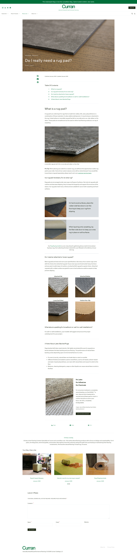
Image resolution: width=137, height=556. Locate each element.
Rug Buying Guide (55, 246)
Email (58, 522)
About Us (34, 13)
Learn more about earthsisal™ (83, 413)
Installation (28, 55)
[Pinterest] (8, 7)
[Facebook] (10, 7)
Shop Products (14, 13)
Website (86, 522)
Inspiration (4, 13)
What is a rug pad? (56, 89)
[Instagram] (3, 7)
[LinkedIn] (5, 7)
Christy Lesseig (29, 65)
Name (29, 522)
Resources (24, 13)
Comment (30, 503)
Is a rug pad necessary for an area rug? (62, 91)
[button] (134, 13)
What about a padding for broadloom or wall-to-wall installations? (70, 96)
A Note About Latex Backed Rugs (60, 99)
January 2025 (36, 481)
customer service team (84, 173)
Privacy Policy (111, 547)
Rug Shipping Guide (100, 478)
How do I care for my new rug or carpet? (68, 478)
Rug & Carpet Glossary (36, 478)
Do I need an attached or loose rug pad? (62, 94)
